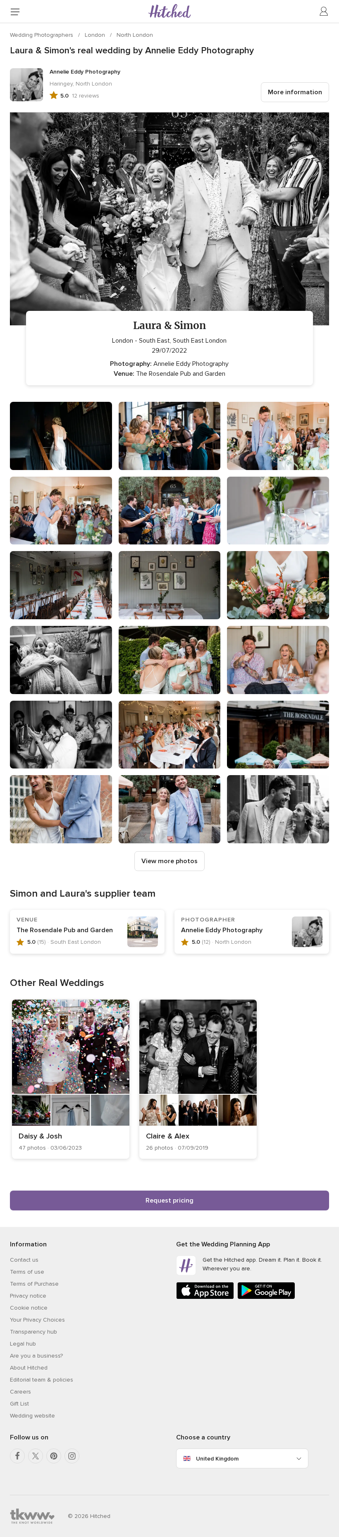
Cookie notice (29, 1307)
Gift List (19, 1403)
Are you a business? (36, 1355)
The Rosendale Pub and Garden (65, 930)
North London (135, 34)
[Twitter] (35, 1456)
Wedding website (32, 1415)
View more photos (169, 861)
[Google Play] (266, 1297)
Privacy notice (28, 1295)
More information (295, 92)
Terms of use (27, 1271)
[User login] (324, 11)
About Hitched (29, 1367)
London (96, 34)
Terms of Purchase (34, 1283)
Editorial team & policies (41, 1379)
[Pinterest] (53, 1456)
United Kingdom (217, 1458)
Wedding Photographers (42, 34)
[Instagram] (71, 1456)
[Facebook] (17, 1456)
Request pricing (169, 1200)
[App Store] (205, 1297)
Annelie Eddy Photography (222, 930)
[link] (70, 1079)
